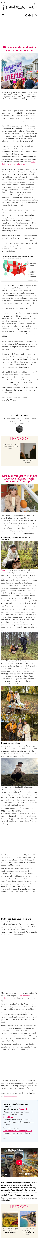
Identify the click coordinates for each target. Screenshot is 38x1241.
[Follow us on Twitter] (33, 15)
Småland (4, 570)
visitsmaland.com (10, 1096)
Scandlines (8, 1117)
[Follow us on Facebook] (26, 15)
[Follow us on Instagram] (30, 15)
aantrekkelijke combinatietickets (17, 1131)
